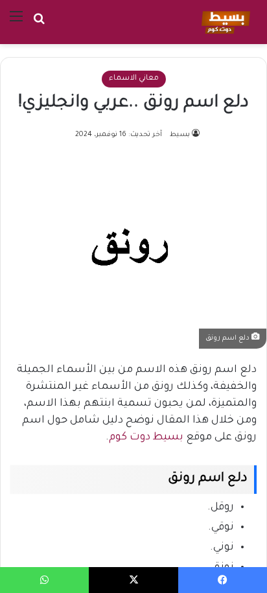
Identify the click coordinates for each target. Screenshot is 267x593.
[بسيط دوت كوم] (224, 22)
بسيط (180, 135)
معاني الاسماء (134, 79)
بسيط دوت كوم (146, 437)
